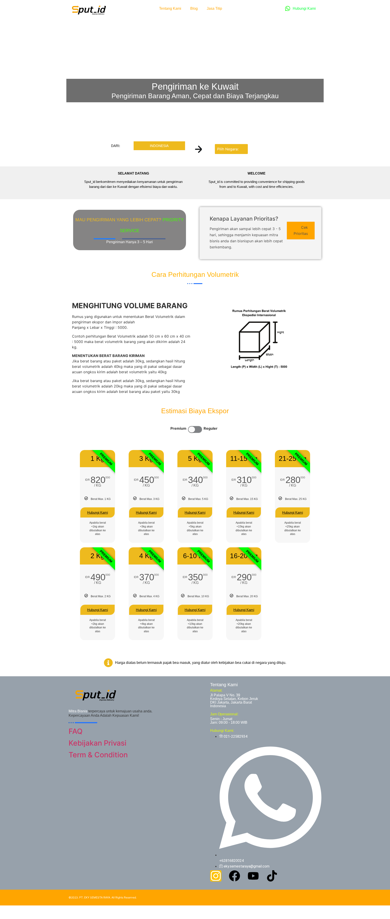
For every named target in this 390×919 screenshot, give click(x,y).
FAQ (76, 731)
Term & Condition (98, 754)
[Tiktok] (272, 876)
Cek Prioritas (301, 230)
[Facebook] (234, 876)
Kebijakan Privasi (97, 743)
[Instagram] (215, 876)
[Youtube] (253, 876)
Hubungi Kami (97, 512)
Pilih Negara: (228, 149)
